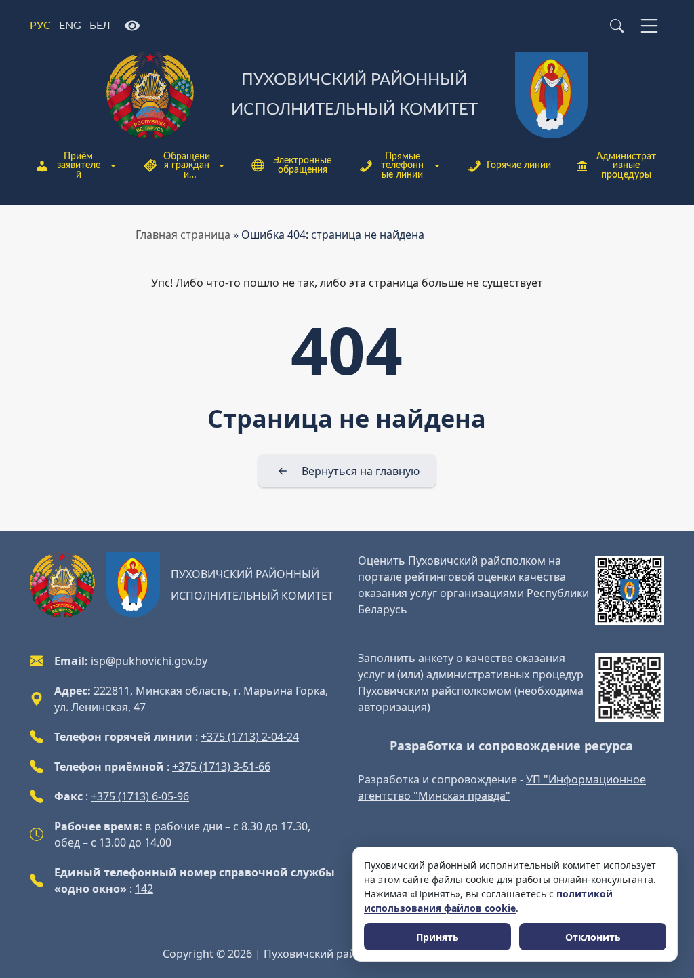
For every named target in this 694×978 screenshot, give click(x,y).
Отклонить (593, 937)
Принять (437, 937)
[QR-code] (629, 590)
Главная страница (183, 234)
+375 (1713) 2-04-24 (250, 736)
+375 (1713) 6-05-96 (140, 796)
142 (144, 888)
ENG (70, 25)
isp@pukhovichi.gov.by (149, 660)
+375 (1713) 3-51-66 (221, 766)
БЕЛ (99, 25)
